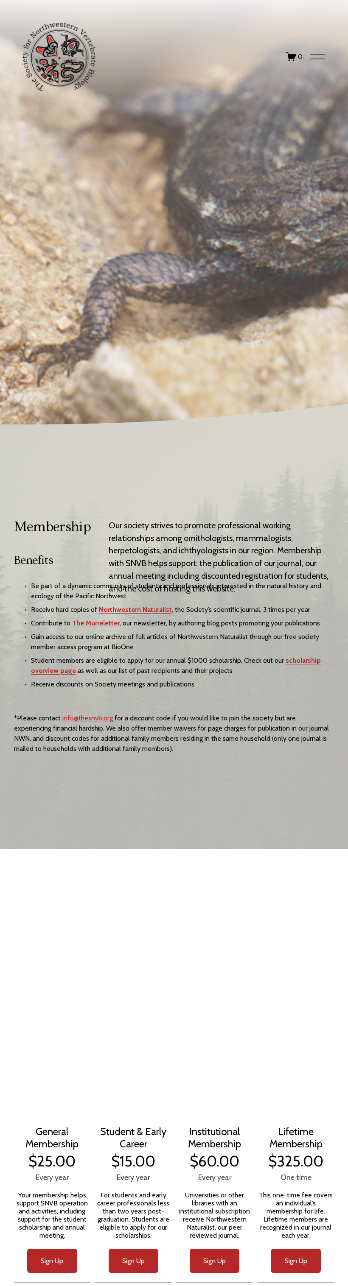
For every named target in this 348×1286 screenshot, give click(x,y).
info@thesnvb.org (87, 718)
